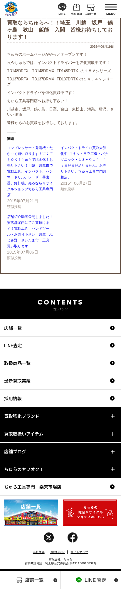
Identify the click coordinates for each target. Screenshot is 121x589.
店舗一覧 (13, 328)
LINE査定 (13, 345)
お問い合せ (57, 552)
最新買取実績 (17, 381)
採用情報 (13, 398)
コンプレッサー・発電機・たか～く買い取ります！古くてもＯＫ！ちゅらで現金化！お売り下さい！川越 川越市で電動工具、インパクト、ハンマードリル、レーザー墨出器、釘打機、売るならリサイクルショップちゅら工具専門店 (30, 171)
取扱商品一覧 (17, 363)
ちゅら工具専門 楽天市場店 (32, 487)
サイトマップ (79, 552)
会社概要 (39, 552)
